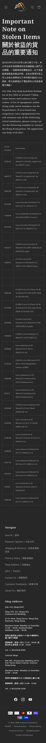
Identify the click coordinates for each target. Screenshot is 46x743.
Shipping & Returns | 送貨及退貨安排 (22, 550)
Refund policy (20, 726)
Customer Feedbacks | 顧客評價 (21, 584)
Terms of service (16, 730)
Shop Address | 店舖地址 (17, 564)
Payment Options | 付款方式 (19, 541)
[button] (6, 7)
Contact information (24, 735)
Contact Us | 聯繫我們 (16, 577)
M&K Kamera (21, 722)
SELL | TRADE (12, 571)
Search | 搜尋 (12, 535)
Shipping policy (33, 730)
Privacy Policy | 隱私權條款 (19, 558)
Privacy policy (35, 726)
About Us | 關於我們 (15, 590)
